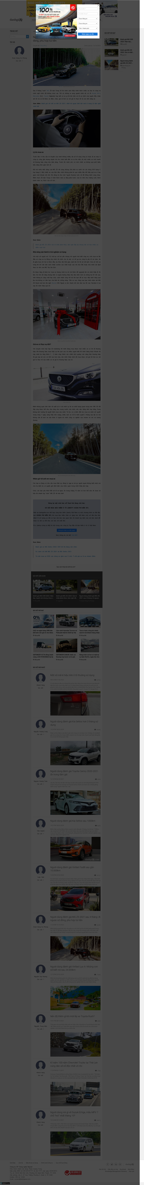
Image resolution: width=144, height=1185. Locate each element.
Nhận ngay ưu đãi (88, 34)
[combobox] (88, 18)
